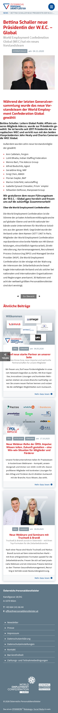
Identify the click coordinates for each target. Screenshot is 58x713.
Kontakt (11, 649)
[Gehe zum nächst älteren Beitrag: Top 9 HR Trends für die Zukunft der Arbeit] (18, 296)
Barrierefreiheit (15, 654)
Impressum (13, 633)
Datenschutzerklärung (18, 638)
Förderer (24, 349)
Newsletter (12, 622)
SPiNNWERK (17, 709)
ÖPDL (15, 349)
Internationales (19, 51)
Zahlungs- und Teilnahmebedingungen (27, 660)
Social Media (39, 709)
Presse (10, 627)
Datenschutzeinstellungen (20, 644)
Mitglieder (18, 438)
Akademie (24, 529)
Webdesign (28, 709)
